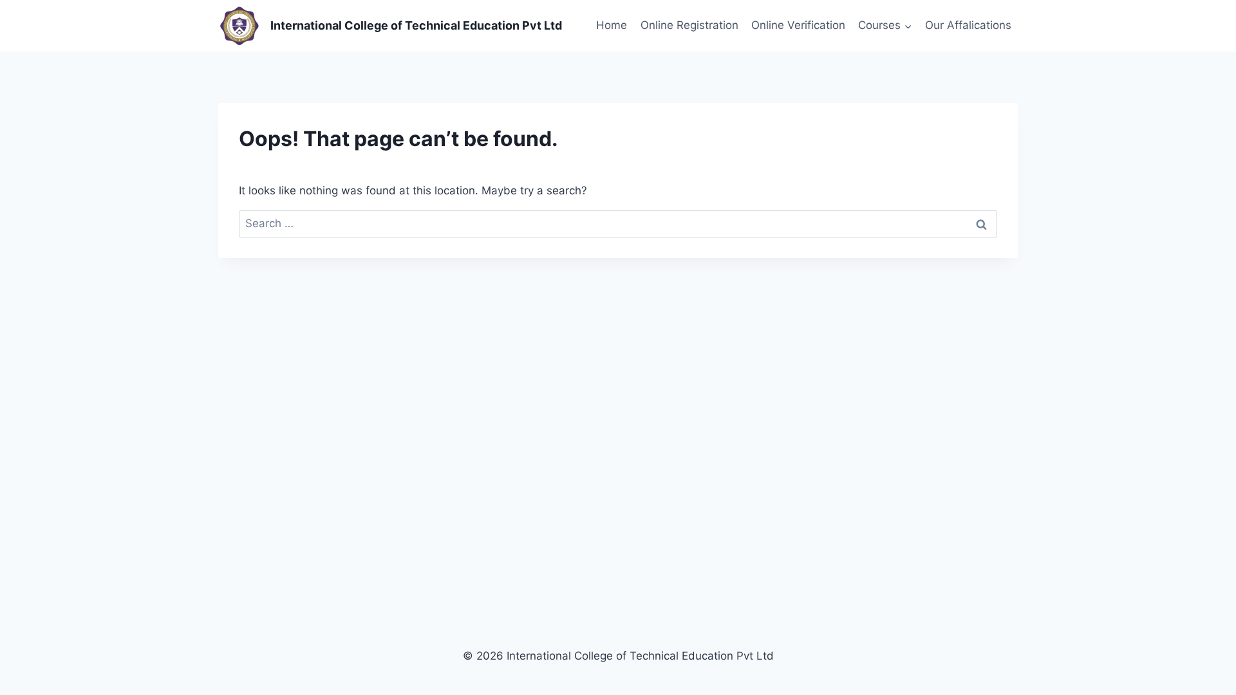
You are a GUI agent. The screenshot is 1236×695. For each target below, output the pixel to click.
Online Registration (689, 25)
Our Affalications (968, 25)
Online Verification (798, 25)
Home (611, 25)
